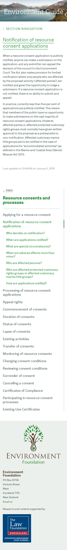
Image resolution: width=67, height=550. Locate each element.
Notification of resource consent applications (27, 224)
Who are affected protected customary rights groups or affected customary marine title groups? (32, 273)
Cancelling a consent (18, 383)
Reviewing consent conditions (25, 368)
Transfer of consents (18, 346)
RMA (9, 191)
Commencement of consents (25, 309)
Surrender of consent (19, 376)
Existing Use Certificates (21, 409)
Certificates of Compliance (23, 390)
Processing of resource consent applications (27, 292)
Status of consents (17, 324)
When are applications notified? (27, 240)
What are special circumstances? (28, 246)
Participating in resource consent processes (28, 400)
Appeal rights (13, 302)
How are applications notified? (26, 283)
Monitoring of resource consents (27, 353)
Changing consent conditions (24, 361)
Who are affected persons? (24, 263)
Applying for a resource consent (27, 214)
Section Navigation (24, 29)
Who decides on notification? (25, 233)
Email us (7, 501)
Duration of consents (18, 317)
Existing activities (16, 339)
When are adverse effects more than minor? (30, 254)
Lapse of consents (16, 331)
